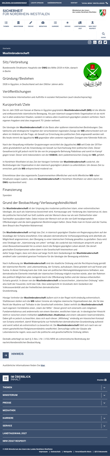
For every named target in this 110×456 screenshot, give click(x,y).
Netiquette (68, 452)
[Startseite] (89, 13)
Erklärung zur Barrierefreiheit (14, 3)
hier (43, 365)
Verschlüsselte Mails (83, 452)
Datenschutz (56, 452)
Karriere (8, 418)
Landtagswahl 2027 (15, 433)
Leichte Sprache (37, 3)
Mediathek (9, 410)
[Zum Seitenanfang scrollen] (104, 451)
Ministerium (10, 395)
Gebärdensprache (54, 3)
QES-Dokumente (100, 452)
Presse (7, 402)
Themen (7, 387)
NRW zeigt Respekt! (14, 441)
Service (7, 425)
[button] (94, 3)
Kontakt (74, 3)
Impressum (43, 452)
